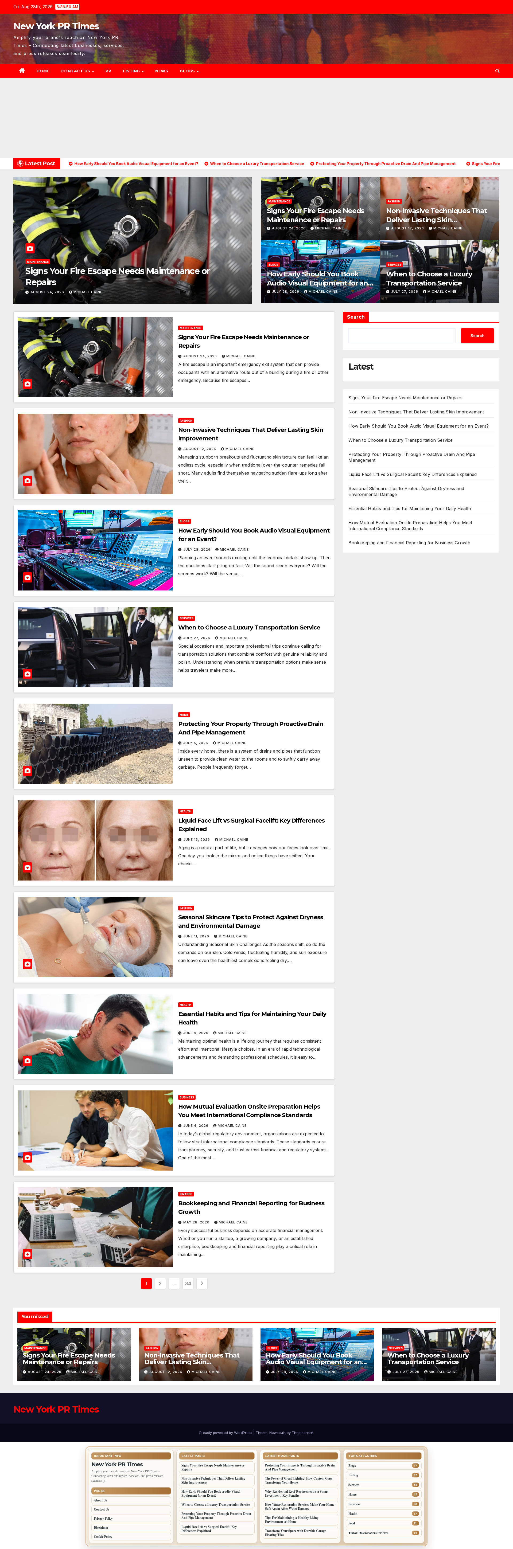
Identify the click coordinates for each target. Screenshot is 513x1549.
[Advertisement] (256, 118)
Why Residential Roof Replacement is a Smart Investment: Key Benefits (296, 1493)
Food (351, 1523)
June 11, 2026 (196, 936)
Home (43, 71)
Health (185, 811)
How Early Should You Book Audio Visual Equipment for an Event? (317, 283)
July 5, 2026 (196, 743)
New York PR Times (56, 26)
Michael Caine (81, 292)
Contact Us (76, 71)
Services (394, 264)
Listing (132, 71)
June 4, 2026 (196, 1126)
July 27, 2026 (405, 292)
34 (188, 1283)
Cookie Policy (103, 1536)
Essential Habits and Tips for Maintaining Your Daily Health (409, 508)
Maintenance (279, 201)
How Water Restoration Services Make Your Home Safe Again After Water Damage (299, 1506)
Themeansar (302, 1432)
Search (356, 317)
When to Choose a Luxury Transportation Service (429, 278)
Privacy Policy (103, 1518)
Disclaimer (101, 1527)
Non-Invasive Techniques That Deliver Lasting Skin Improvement (436, 219)
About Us (100, 1500)
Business (187, 1097)
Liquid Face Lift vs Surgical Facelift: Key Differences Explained (412, 474)
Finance (186, 1194)
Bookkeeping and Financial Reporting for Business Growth (409, 542)
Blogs (188, 71)
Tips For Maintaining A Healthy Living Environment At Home (291, 1519)
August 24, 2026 (289, 228)
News (161, 71)
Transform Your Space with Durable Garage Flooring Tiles (295, 1532)
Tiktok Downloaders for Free (368, 1533)
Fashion (394, 201)
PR (108, 71)
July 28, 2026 (44, 292)
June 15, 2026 (197, 840)
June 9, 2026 (196, 1033)
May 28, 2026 (197, 1222)
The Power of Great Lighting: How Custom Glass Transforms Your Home (299, 1480)
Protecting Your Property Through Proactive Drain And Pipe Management (216, 1515)
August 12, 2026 (408, 228)
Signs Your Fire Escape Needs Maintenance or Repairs (315, 215)
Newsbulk (277, 1432)
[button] (497, 71)
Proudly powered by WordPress (226, 1432)
